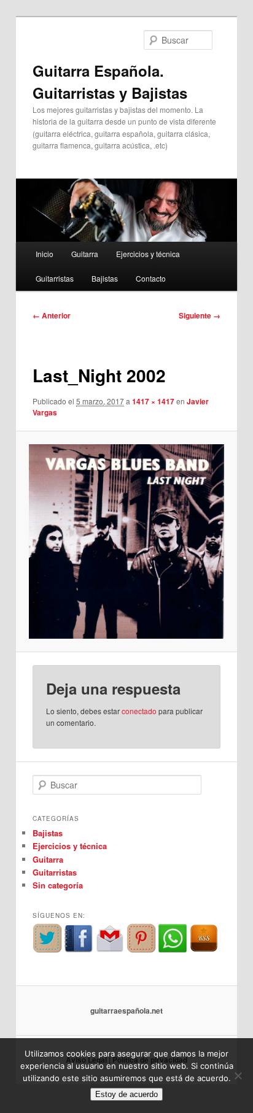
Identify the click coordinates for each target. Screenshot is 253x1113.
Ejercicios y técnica (148, 253)
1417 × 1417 (153, 401)
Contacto (151, 278)
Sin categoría (58, 885)
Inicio (44, 253)
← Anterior (52, 315)
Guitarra (84, 253)
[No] (238, 1075)
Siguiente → (199, 315)
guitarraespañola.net (126, 1010)
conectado (139, 711)
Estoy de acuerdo (126, 1094)
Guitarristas (55, 278)
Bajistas (104, 278)
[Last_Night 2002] (126, 541)
